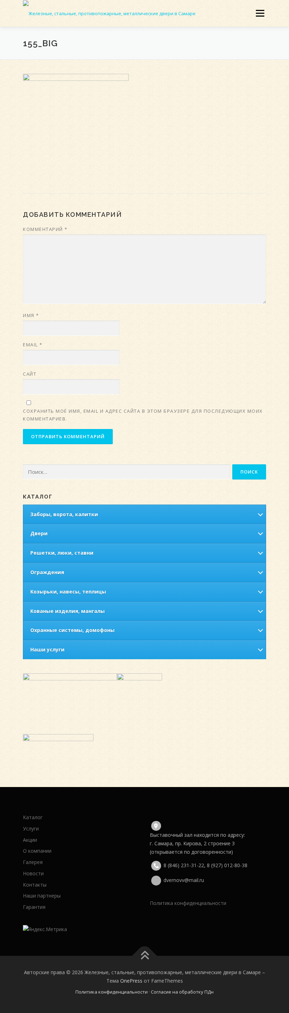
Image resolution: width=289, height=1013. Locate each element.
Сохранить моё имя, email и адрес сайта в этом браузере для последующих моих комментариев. (143, 415)
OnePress (131, 980)
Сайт (29, 374)
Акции (30, 839)
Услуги (31, 828)
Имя (31, 315)
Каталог (33, 817)
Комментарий (45, 229)
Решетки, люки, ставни (61, 552)
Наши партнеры (42, 895)
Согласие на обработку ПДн (182, 992)
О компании (37, 850)
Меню (260, 13)
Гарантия (34, 907)
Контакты (35, 884)
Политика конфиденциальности (188, 903)
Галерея (33, 862)
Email (33, 344)
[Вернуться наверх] (144, 956)
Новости (33, 873)
